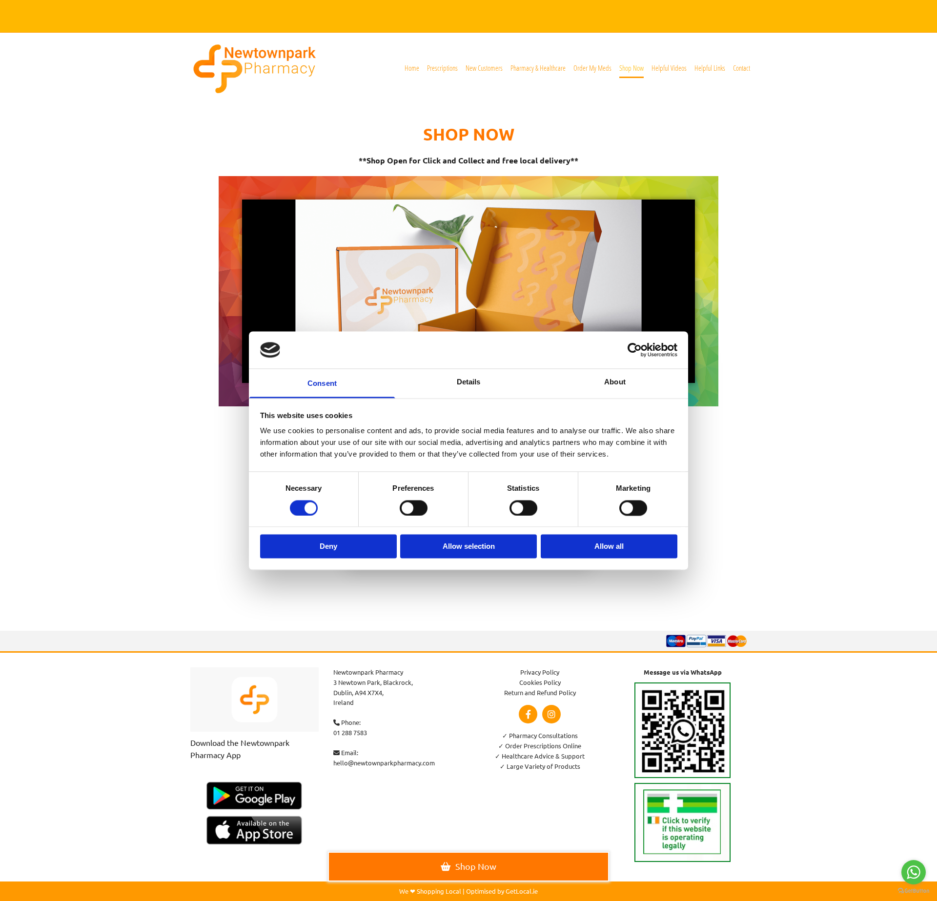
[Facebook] (528, 714)
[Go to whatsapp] (913, 872)
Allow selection (469, 546)
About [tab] (615, 382)
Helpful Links (709, 68)
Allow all (609, 546)
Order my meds (592, 68)
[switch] (414, 508)
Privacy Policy (539, 672)
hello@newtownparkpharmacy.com (384, 763)
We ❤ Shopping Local (430, 891)
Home (412, 68)
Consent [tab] (322, 384)
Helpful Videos (669, 68)
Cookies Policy (540, 682)
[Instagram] (551, 714)
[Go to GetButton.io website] (913, 891)
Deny (328, 546)
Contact (741, 68)
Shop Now (631, 68)
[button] (468, 866)
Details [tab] (469, 382)
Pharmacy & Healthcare (538, 68)
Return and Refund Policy (540, 692)
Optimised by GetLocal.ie (502, 891)
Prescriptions (442, 68)
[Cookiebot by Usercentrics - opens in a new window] (634, 349)
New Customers (484, 68)
